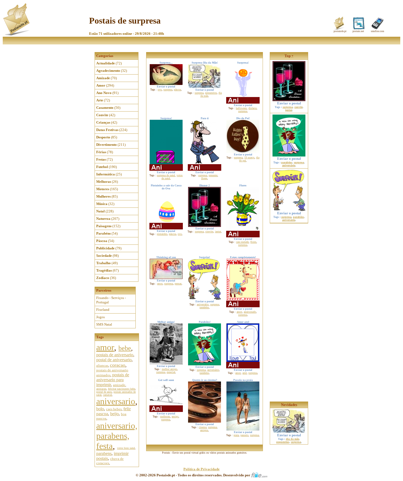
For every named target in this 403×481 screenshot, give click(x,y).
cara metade (242, 241)
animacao (101, 388)
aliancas (102, 365)
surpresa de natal (166, 175)
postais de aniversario (114, 354)
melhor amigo (169, 369)
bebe (124, 348)
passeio (244, 435)
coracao (117, 365)
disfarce (252, 108)
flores (204, 178)
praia (236, 435)
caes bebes (114, 409)
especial (171, 372)
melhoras (165, 416)
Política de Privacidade (201, 469)
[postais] (17, 34)
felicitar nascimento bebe (121, 388)
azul (244, 372)
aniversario (115, 401)
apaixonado (250, 311)
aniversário (203, 304)
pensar (178, 283)
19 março (249, 157)
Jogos (100, 317)
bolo (100, 408)
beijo (114, 413)
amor (105, 347)
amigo (175, 416)
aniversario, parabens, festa (116, 436)
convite (209, 231)
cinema (202, 427)
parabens (104, 453)
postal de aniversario (114, 359)
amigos (204, 430)
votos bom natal (126, 447)
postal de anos (104, 391)
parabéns (204, 307)
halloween (241, 108)
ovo (160, 89)
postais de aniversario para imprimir (112, 379)
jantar (218, 231)
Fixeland (102, 310)
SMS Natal (104, 324)
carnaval (107, 394)
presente (213, 175)
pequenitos (211, 92)
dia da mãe (292, 438)
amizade (119, 385)
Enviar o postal (289, 103)
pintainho (162, 233)
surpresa (167, 89)
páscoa (177, 89)
